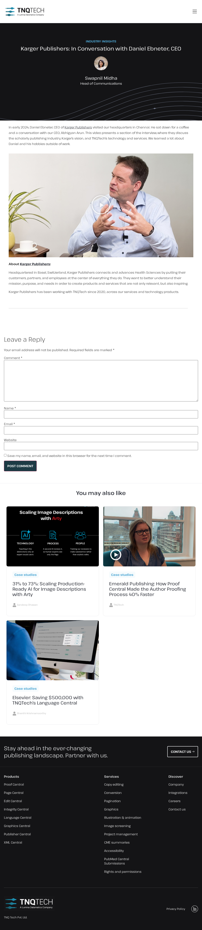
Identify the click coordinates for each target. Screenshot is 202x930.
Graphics (111, 809)
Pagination (112, 801)
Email (9, 424)
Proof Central (14, 784)
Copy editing (113, 784)
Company (176, 784)
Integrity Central (16, 809)
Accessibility (114, 851)
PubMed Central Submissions (116, 861)
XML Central (13, 842)
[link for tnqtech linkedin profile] (194, 909)
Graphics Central (17, 826)
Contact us (177, 809)
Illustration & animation (122, 817)
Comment (13, 357)
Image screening (117, 826)
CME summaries (117, 842)
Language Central (17, 817)
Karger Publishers (78, 127)
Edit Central (13, 801)
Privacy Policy (175, 909)
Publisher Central (17, 834)
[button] (195, 11)
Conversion (113, 793)
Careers (174, 801)
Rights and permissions (122, 871)
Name (10, 408)
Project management (121, 834)
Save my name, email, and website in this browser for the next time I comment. (69, 455)
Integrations (177, 793)
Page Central (13, 793)
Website (10, 440)
